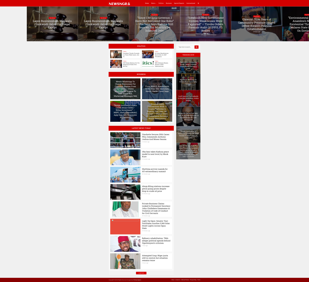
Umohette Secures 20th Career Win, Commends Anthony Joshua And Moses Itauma (155, 137)
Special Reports (179, 3)
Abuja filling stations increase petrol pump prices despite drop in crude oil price (155, 188)
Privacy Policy (193, 279)
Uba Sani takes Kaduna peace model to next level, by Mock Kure (155, 154)
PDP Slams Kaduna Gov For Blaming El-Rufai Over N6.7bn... (131, 64)
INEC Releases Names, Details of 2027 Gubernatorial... (161, 64)
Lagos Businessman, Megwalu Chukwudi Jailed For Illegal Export (52, 24)
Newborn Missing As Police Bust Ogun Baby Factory (188, 82)
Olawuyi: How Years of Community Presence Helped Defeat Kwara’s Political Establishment (256, 24)
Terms (198, 279)
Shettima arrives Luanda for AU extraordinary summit (155, 170)
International (190, 3)
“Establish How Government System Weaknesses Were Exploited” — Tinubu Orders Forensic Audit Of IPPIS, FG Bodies (206, 24)
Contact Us (177, 279)
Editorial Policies (185, 279)
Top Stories (52, 18)
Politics (161, 3)
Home (147, 3)
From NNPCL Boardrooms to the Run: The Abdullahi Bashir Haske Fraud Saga (157, 88)
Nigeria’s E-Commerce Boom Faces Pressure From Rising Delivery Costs (188, 65)
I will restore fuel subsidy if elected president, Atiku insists (188, 98)
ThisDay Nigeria (137, 280)
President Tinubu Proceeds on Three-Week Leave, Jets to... (131, 54)
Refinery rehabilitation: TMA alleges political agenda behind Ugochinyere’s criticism (156, 240)
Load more (141, 273)
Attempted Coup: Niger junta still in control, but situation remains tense (155, 258)
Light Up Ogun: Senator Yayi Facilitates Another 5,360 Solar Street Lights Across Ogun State (156, 224)
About (172, 279)
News (153, 3)
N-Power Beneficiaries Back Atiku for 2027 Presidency (162, 54)
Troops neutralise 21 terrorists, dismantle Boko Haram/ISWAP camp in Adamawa (188, 134)
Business (169, 3)
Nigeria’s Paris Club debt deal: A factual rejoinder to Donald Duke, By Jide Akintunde (188, 116)
